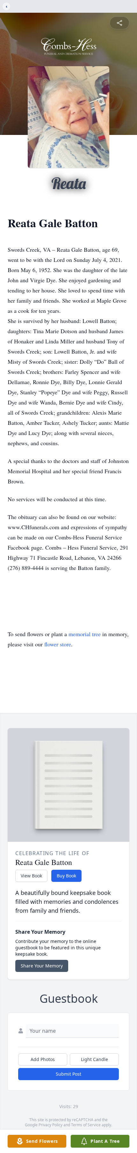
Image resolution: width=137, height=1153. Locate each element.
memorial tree (84, 634)
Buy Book (66, 876)
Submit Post (68, 1074)
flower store (57, 644)
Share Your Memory (42, 966)
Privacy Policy (50, 1125)
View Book (31, 876)
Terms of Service (86, 1125)
